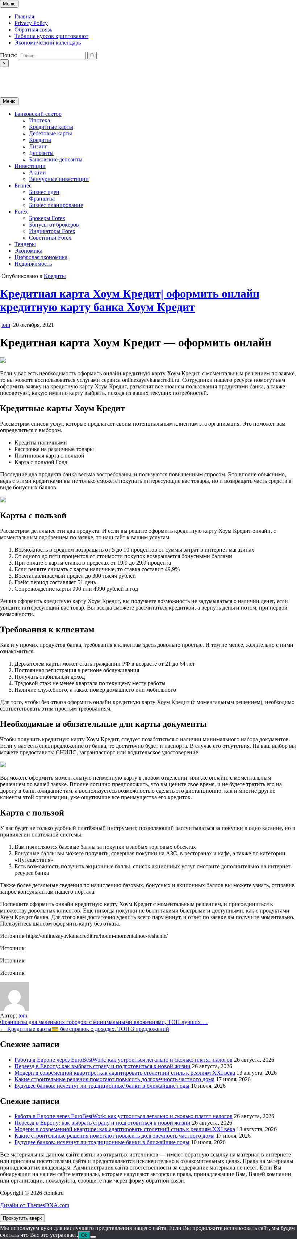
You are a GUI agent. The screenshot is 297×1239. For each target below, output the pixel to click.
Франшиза (42, 198)
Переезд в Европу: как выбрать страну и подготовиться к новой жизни (102, 1066)
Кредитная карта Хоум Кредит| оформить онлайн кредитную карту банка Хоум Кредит (129, 300)
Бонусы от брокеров (54, 225)
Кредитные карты (51, 127)
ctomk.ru (10, 76)
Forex (21, 211)
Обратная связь (33, 29)
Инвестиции (30, 166)
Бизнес (23, 185)
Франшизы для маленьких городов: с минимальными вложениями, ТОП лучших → (104, 1022)
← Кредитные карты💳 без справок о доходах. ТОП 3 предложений (84, 1029)
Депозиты (41, 153)
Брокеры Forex (47, 218)
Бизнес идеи (44, 192)
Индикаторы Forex (52, 231)
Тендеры (25, 244)
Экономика (28, 251)
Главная (24, 16)
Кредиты (40, 140)
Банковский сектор (38, 114)
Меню (9, 4)
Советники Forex (50, 238)
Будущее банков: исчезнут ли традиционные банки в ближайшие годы (101, 1086)
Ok (84, 1235)
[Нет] (93, 1237)
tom (5, 325)
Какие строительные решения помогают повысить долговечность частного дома (114, 1079)
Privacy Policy (31, 23)
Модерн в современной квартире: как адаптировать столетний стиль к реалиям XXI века (124, 1073)
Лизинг (38, 146)
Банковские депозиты (56, 159)
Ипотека (39, 120)
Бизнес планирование (56, 205)
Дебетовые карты (50, 133)
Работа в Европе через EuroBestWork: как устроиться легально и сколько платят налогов (123, 1060)
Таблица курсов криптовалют (51, 36)
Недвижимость (33, 264)
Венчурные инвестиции (59, 179)
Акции (37, 172)
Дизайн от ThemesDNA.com (34, 1205)
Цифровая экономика (40, 257)
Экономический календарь (47, 42)
